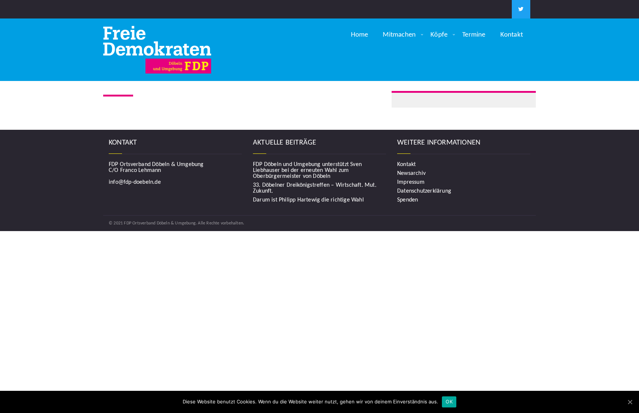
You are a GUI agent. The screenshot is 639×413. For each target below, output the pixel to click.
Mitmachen (399, 34)
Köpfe (438, 34)
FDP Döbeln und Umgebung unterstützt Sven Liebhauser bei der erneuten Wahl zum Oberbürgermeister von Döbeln (307, 170)
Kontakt (511, 34)
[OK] (629, 402)
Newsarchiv (411, 173)
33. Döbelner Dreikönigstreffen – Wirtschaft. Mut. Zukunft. (314, 188)
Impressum (411, 182)
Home (359, 34)
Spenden (407, 200)
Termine (473, 34)
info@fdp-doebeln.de (135, 182)
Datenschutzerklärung (424, 191)
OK (449, 401)
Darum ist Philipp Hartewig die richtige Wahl (308, 200)
